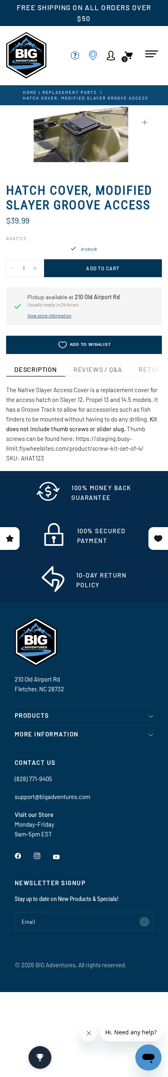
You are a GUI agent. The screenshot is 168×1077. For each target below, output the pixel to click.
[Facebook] (24, 856)
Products (32, 715)
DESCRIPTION (35, 369)
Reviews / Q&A (97, 369)
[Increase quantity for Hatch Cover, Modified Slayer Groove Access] (35, 268)
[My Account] (113, 55)
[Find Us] (95, 55)
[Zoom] (145, 122)
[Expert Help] (77, 55)
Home (30, 92)
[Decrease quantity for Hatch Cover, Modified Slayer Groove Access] (13, 268)
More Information (47, 734)
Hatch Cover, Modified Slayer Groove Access (85, 98)
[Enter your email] (144, 922)
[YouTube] (62, 857)
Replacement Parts (69, 92)
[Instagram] (43, 856)
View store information (49, 315)
